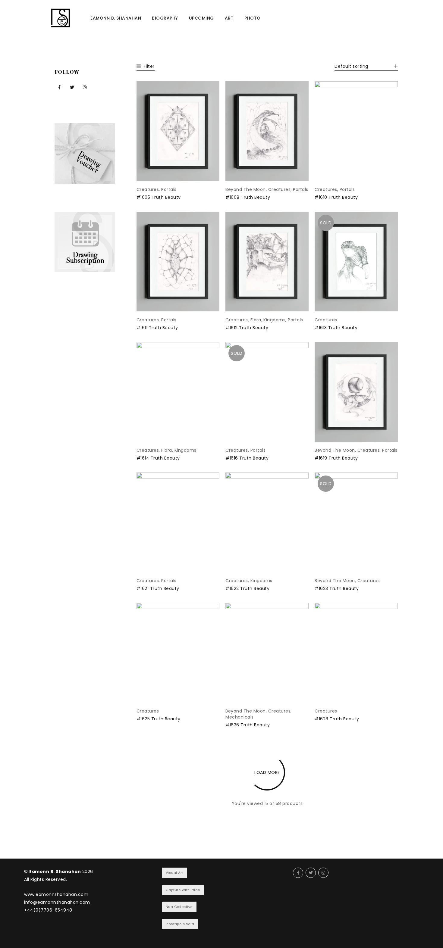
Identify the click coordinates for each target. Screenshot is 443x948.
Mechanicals (239, 717)
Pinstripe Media (180, 923)
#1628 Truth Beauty (337, 719)
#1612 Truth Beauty (246, 328)
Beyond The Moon (245, 189)
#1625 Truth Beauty (159, 719)
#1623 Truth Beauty (337, 588)
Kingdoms (274, 320)
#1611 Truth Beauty (157, 328)
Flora (255, 320)
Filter (149, 66)
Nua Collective (179, 906)
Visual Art (174, 872)
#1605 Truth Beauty (159, 197)
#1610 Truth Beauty (336, 197)
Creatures (148, 189)
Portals (169, 189)
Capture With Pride (183, 889)
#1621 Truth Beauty (158, 588)
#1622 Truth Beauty (247, 588)
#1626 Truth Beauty (247, 725)
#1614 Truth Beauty (158, 458)
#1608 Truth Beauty (247, 197)
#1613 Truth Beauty (336, 328)
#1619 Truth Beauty (336, 458)
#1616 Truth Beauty (247, 458)
